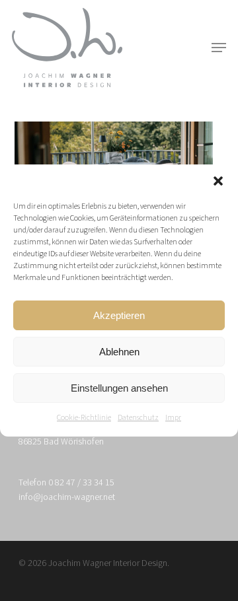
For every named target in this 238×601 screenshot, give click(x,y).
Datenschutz (138, 417)
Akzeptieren (119, 315)
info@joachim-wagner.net (67, 497)
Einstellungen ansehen (119, 388)
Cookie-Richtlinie (84, 417)
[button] (218, 181)
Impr (173, 417)
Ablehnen (119, 351)
